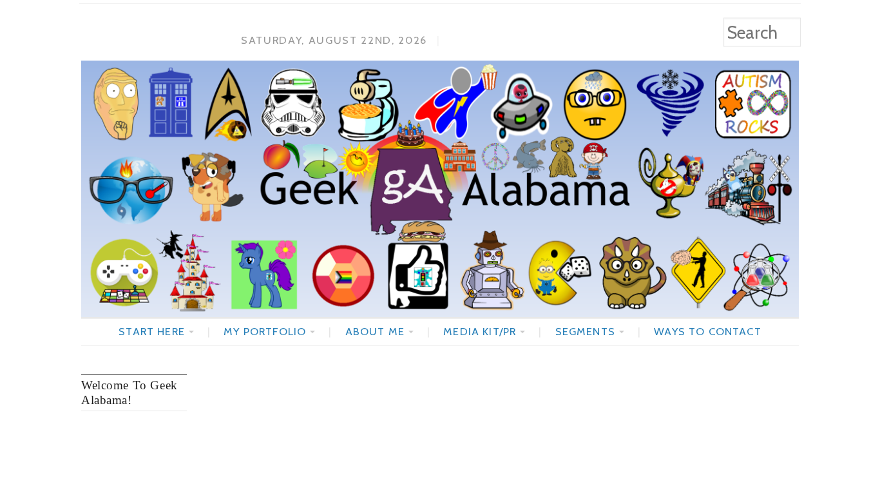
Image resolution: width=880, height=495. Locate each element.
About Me (375, 331)
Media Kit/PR (479, 331)
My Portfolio (265, 331)
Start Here (152, 331)
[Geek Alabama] (440, 189)
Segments (585, 331)
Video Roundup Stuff (278, 385)
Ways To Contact (707, 331)
